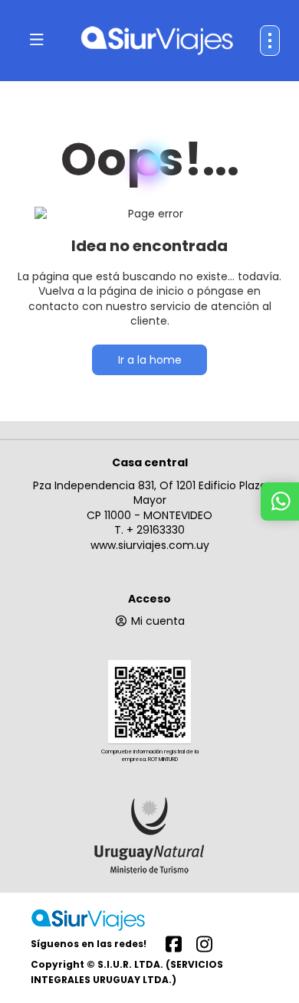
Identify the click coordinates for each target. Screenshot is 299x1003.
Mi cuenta (158, 621)
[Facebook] (173, 943)
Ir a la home (150, 360)
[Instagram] (203, 943)
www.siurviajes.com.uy (149, 545)
